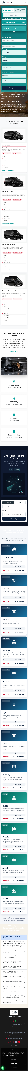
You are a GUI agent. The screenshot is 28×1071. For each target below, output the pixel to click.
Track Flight (14, 519)
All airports (8, 503)
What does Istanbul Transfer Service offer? (12, 937)
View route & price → (19, 570)
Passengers (5, 49)
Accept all (14, 1059)
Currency (4, 64)
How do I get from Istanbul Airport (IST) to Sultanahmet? (12, 956)
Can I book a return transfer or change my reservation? (13, 1001)
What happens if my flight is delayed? (12, 992)
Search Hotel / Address (21, 10)
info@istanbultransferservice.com (15, 1038)
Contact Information (8, 72)
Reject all (14, 1063)
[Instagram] (14, 1021)
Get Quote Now (14, 88)
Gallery (24, 1024)
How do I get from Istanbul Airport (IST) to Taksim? (12, 951)
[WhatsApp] (16, 1021)
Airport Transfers (17, 1024)
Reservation (8, 1024)
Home (3, 1024)
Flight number (6, 511)
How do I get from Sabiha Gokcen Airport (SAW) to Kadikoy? (12, 961)
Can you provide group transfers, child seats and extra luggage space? (13, 996)
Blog (12, 1026)
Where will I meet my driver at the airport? (12, 987)
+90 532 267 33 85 (15, 1036)
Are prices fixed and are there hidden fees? (12, 982)
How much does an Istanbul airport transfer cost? (12, 977)
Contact (15, 1026)
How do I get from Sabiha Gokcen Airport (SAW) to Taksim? (12, 966)
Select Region (9, 10)
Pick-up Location (6, 37)
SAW (8, 506)
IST (20, 503)
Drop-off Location (6, 44)
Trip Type (5, 57)
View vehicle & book (7, 170)
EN (9, 2)
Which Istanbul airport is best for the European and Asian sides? (13, 972)
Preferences (14, 1067)
